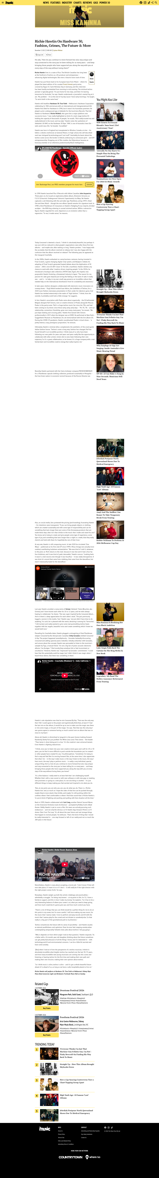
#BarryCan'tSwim (65, 1003)
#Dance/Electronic (82, 1003)
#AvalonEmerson (81, 1000)
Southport (85, 994)
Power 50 (104, 2)
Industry (67, 2)
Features (55, 2)
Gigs (95, 2)
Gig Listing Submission (86, 1134)
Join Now (89, 184)
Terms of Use (61, 1137)
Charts (77, 2)
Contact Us (83, 1137)
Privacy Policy (61, 1134)
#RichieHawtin (71, 998)
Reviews (87, 2)
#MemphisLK (81, 998)
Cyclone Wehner (57, 50)
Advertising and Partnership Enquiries (90, 1131)
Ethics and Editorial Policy (64, 1141)
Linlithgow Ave (79, 1024)
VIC (87, 1024)
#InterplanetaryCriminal (67, 1000)
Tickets (47, 1008)
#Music (73, 1003)
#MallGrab (63, 998)
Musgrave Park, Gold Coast (70, 994)
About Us (60, 1131)
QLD (91, 994)
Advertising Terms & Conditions (66, 1144)
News (46, 2)
